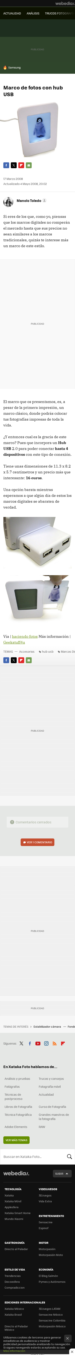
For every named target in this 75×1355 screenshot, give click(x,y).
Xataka (9, 1195)
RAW (42, 1127)
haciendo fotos (25, 636)
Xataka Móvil (13, 1201)
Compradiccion (15, 1287)
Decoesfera (12, 1282)
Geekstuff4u (14, 642)
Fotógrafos (12, 1086)
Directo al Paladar (16, 1249)
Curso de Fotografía (52, 1106)
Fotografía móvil (50, 1086)
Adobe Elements (16, 1127)
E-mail (29, 165)
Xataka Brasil (13, 1314)
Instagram (46, 1043)
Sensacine (45, 1222)
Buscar (69, 1156)
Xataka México (14, 1309)
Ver (39, 842)
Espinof (43, 1228)
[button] (31, 200)
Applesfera (12, 1207)
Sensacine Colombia (52, 1320)
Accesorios (27, 651)
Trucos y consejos (51, 1078)
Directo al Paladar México (16, 1328)
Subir (59, 1173)
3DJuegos (45, 1195)
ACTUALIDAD (12, 13)
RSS (54, 1043)
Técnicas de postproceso (13, 1096)
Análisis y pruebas (17, 1078)
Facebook (6, 165)
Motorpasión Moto (51, 1255)
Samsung (14, 67)
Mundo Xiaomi (14, 1219)
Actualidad (46, 1094)
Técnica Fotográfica (18, 1114)
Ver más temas (16, 1140)
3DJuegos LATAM (49, 1309)
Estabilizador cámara (48, 1026)
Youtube (38, 1043)
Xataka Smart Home (18, 1213)
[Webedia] (65, 3)
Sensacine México (51, 1314)
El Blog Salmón (48, 1276)
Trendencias (13, 1276)
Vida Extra (45, 1201)
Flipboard (21, 165)
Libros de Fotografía (18, 1106)
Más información (14, 1351)
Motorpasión (47, 1249)
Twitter (14, 165)
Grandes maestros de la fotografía (54, 1116)
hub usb (48, 651)
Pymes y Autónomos (52, 1282)
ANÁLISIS (33, 13)
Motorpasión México (52, 1326)
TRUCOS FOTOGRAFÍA (60, 13)
